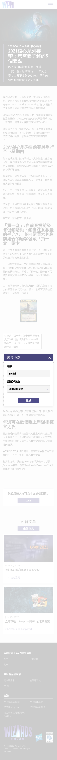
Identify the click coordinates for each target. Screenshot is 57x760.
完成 (28, 400)
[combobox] (25, 373)
